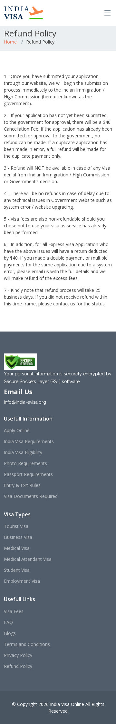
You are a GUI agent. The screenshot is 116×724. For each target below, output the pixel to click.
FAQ (8, 622)
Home (10, 42)
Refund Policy (18, 666)
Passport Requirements (28, 474)
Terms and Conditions (27, 644)
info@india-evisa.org (25, 402)
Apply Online (17, 430)
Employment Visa (22, 581)
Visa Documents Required (31, 496)
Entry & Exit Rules (22, 485)
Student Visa (17, 570)
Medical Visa (17, 548)
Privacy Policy (18, 655)
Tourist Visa (16, 526)
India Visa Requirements (29, 441)
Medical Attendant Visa (28, 559)
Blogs (10, 633)
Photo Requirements (25, 463)
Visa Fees (14, 611)
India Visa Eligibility (23, 452)
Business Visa (18, 537)
